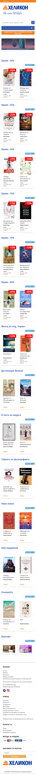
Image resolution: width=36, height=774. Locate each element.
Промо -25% (7, 104)
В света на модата (11, 415)
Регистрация (7, 730)
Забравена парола (9, 732)
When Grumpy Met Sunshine (25, 312)
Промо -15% (7, 193)
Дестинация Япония (12, 370)
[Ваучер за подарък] (9, 649)
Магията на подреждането (9, 222)
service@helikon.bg (9, 685)
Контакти (6, 675)
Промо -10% (7, 237)
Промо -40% (7, 282)
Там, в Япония (23, 399)
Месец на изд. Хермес (13, 326)
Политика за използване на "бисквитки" (17, 679)
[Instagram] (8, 690)
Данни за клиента (9, 708)
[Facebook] (4, 690)
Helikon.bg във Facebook (11, 687)
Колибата (7, 354)
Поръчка (6, 702)
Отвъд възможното (8, 576)
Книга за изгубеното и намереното (8, 622)
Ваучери (5, 636)
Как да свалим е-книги (11, 710)
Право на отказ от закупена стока (14, 714)
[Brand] (15, 5)
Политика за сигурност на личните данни (17, 682)
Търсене (6, 700)
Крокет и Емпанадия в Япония (8, 400)
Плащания (6, 704)
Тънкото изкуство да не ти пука (25, 356)
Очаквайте (7, 592)
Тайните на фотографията (15, 459)
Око (21, 620)
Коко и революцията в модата (25, 444)
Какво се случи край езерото (8, 90)
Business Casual (7, 311)
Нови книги (7, 503)
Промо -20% (7, 149)
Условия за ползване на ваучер (14, 712)
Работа (5, 673)
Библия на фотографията (9, 488)
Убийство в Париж (8, 133)
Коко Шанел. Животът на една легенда (8, 444)
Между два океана (24, 89)
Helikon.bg (5, 1)
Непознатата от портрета (8, 266)
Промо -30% (7, 60)
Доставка (6, 706)
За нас (5, 671)
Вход (4, 728)
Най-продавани (9, 547)
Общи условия (8, 677)
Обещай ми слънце (24, 532)
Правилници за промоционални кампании (18, 719)
